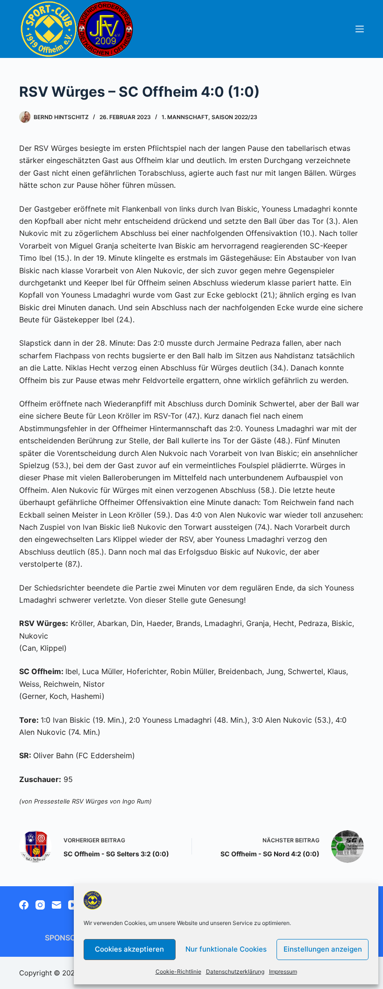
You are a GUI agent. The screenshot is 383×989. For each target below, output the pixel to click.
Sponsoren (68, 937)
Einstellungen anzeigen (323, 949)
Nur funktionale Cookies (226, 949)
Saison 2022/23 (234, 117)
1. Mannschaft (185, 117)
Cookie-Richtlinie (178, 971)
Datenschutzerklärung (235, 971)
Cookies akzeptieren (129, 949)
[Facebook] (23, 905)
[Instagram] (40, 905)
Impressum (283, 971)
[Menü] (359, 29)
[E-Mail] (56, 905)
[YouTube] (73, 905)
